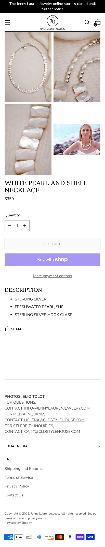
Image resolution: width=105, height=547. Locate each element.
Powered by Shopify (18, 523)
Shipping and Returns (24, 468)
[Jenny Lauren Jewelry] (52, 22)
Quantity (12, 215)
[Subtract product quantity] (9, 225)
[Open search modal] (87, 22)
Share (16, 329)
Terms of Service (19, 477)
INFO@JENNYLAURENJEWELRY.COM (57, 408)
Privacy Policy (17, 486)
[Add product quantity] (24, 225)
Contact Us (14, 495)
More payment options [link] (52, 275)
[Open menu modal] (7, 22)
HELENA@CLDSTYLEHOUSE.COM (54, 420)
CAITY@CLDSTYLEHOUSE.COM (52, 431)
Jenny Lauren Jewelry (45, 513)
